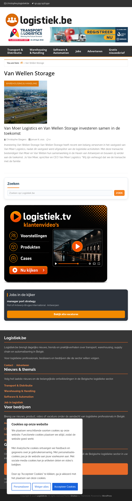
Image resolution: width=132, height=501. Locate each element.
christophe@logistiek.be (18, 3)
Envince (74, 496)
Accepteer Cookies (65, 486)
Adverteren (94, 51)
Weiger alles (42, 486)
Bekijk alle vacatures (66, 314)
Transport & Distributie (15, 51)
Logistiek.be (42, 496)
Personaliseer (21, 486)
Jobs (78, 51)
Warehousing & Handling (38, 51)
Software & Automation (61, 51)
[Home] (21, 62)
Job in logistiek (13, 402)
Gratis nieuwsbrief (117, 51)
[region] (44, 456)
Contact (8, 365)
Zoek (119, 193)
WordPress (107, 496)
